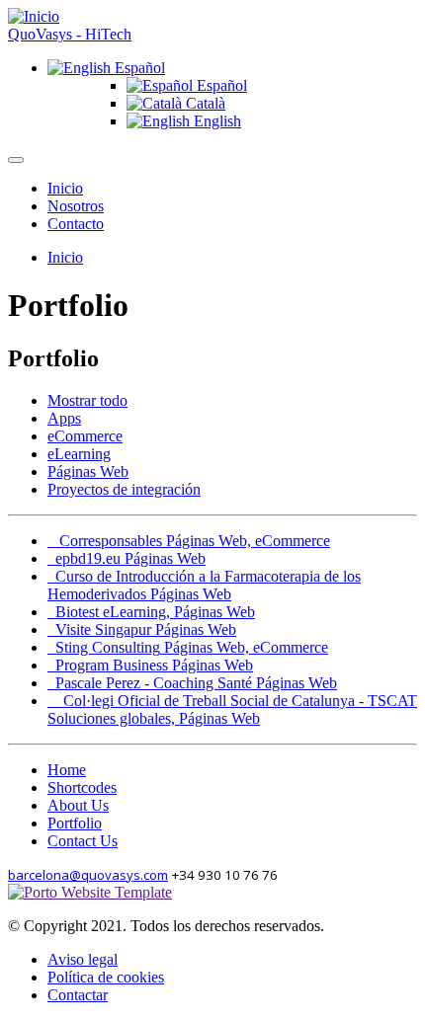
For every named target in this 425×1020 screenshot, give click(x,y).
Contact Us (82, 840)
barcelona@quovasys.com (88, 875)
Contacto (75, 223)
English (215, 121)
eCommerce (85, 436)
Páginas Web (87, 471)
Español (138, 67)
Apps (64, 418)
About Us (78, 805)
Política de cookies (105, 977)
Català (203, 103)
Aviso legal (82, 959)
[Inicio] (33, 16)
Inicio (65, 188)
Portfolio (74, 823)
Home (66, 769)
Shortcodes (82, 787)
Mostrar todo (87, 400)
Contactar (77, 994)
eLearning (79, 453)
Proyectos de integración (124, 489)
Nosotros (75, 205)
